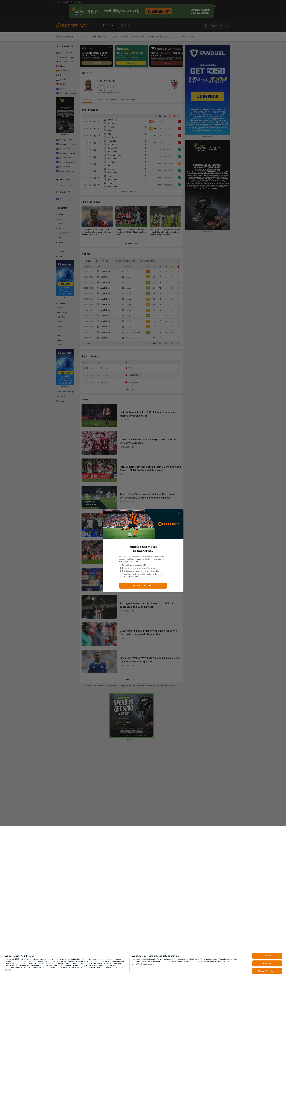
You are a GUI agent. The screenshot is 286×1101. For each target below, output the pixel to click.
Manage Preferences (267, 971)
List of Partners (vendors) (143, 964)
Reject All (267, 963)
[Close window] (179, 513)
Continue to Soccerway (143, 585)
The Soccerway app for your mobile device (140, 571)
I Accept (267, 956)
